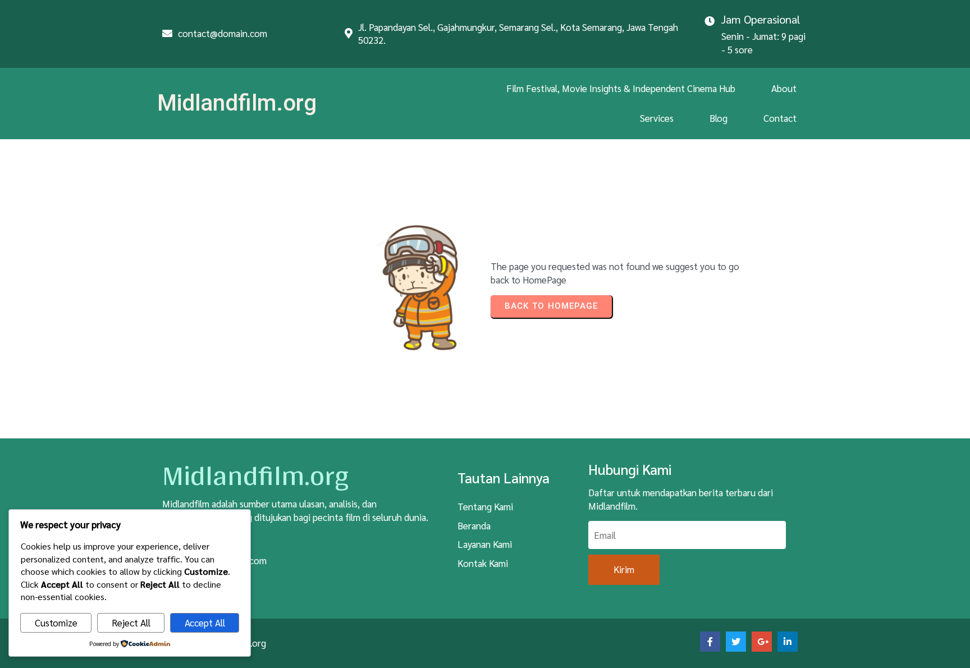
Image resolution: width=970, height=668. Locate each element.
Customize (56, 622)
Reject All (131, 622)
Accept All (205, 622)
